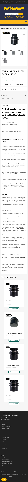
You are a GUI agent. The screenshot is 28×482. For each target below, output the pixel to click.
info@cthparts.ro (21, 257)
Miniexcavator (6, 28)
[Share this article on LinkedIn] (8, 89)
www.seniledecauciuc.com (8, 241)
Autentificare (13, 2)
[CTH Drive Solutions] (14, 10)
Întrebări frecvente (6, 457)
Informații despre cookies (7, 463)
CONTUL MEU (5, 1)
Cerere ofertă (5, 102)
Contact (3, 443)
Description (4, 95)
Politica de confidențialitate (7, 461)
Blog (3, 441)
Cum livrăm (4, 444)
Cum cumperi (4, 446)
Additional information (7, 98)
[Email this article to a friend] (15, 89)
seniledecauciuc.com (6, 426)
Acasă (2, 28)
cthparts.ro (4, 424)
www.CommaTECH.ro (7, 249)
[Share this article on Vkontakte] (11, 89)
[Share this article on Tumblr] (13, 89)
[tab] (14, 95)
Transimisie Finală (5, 437)
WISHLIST (12, 1)
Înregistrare (19, 2)
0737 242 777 (10, 17)
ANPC (3, 465)
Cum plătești (4, 448)
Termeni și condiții (5, 459)
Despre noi (4, 439)
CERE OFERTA (20, 228)
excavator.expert (5, 428)
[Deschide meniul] (26, 22)
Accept (4, 479)
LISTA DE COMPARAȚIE (20, 1)
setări (10, 476)
